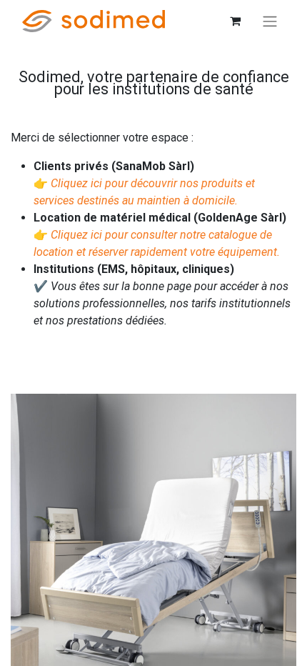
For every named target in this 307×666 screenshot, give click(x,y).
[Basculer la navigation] (270, 21)
